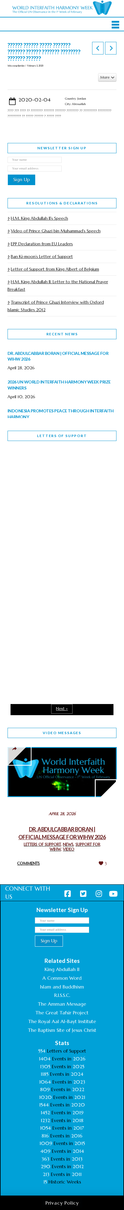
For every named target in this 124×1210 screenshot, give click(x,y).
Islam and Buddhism (62, 987)
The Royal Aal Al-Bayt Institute (62, 1021)
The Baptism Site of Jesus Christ (62, 1030)
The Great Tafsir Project (62, 1013)
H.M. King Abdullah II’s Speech (39, 218)
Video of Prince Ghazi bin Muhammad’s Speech (56, 231)
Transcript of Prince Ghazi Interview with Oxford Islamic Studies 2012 (56, 305)
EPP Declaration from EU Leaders (42, 244)
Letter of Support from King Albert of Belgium (55, 269)
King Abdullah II (62, 969)
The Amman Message (62, 1004)
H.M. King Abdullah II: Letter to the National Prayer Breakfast (58, 285)
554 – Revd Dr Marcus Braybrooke (47, 555)
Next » (62, 708)
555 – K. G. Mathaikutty (49, 470)
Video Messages (62, 733)
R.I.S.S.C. (62, 995)
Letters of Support (62, 435)
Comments (28, 863)
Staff (23, 513)
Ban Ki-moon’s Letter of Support (42, 256)
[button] (115, 25)
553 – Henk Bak (38, 634)
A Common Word (62, 978)
